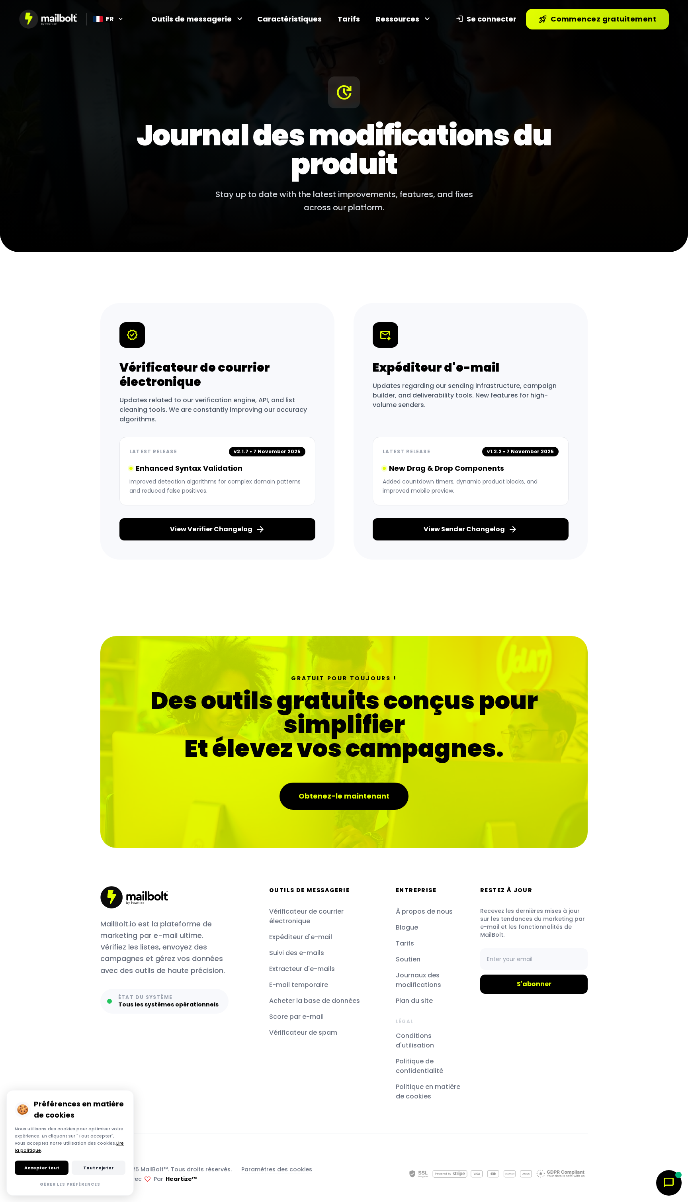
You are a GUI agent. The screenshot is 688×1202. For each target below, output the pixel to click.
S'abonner (534, 984)
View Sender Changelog (471, 529)
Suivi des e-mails (296, 952)
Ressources (402, 19)
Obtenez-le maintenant (344, 796)
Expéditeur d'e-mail (300, 937)
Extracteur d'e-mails (302, 968)
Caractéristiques (289, 19)
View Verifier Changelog (217, 529)
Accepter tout (41, 1168)
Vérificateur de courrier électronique (306, 916)
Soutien (408, 959)
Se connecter (485, 19)
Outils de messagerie (196, 19)
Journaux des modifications (418, 980)
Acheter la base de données (314, 1000)
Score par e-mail (296, 1016)
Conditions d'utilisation (415, 1040)
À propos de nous (424, 911)
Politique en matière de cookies (428, 1091)
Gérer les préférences (70, 1184)
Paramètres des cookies (276, 1169)
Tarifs (349, 19)
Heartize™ (181, 1179)
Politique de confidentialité (419, 1066)
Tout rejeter (98, 1168)
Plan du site (414, 1000)
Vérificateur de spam (303, 1032)
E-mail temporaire (298, 984)
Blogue (407, 927)
